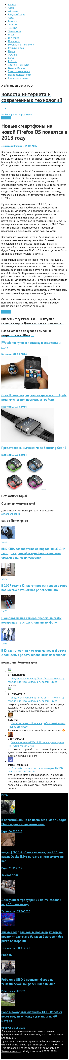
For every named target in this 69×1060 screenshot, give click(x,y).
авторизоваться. (10, 513)
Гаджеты (6, 117)
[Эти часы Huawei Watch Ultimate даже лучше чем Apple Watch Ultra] (10, 735)
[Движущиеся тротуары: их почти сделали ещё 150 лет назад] (8, 892)
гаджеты (6, 312)
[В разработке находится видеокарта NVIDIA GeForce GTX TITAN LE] (10, 761)
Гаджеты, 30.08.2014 (14, 406)
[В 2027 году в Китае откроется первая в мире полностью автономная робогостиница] (8, 575)
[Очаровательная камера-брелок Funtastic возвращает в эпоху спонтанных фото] (8, 607)
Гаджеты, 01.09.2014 (14, 354)
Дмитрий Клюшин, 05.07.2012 (19, 146)
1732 (4, 578)
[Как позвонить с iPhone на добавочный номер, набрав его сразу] (10, 716)
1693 (4, 643)
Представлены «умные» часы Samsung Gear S (33, 448)
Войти (5, 114)
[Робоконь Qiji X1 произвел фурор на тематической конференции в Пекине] (8, 972)
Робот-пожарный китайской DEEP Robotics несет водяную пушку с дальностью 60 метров (31, 1016)
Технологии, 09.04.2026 (15, 911)
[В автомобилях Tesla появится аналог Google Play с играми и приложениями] (8, 812)
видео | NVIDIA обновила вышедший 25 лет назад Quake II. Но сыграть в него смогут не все (32, 856)
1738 (4, 541)
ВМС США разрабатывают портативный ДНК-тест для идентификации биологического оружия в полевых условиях (34, 553)
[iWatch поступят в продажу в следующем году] (24, 388)
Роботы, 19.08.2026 (13, 1027)
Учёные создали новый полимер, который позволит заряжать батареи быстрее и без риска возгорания (32, 936)
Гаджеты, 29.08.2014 (14, 454)
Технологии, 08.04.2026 (15, 948)
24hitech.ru (56, 1044)
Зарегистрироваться (20, 114)
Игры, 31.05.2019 (11, 868)
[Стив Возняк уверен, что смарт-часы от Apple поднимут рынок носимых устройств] (27, 440)
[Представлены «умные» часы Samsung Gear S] (23, 489)
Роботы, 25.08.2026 (13, 991)
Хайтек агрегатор (11, 1051)
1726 (4, 611)
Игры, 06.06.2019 (11, 831)
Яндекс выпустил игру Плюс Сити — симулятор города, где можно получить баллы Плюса (36, 680)
